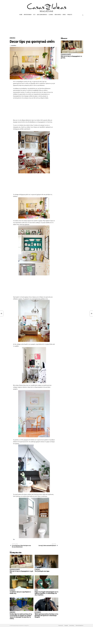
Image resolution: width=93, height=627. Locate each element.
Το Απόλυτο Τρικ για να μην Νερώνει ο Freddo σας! (20, 592)
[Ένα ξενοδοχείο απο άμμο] (46, 561)
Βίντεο (39, 612)
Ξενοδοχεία (37, 569)
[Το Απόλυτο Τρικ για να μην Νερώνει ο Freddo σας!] (21, 582)
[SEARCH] (82, 15)
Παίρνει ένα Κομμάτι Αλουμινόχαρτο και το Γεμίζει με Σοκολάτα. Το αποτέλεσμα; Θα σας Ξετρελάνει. (46, 593)
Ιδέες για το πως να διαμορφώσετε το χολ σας (21, 572)
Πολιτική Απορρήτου (79, 625)
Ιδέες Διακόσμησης (42, 14)
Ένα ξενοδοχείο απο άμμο (42, 571)
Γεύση (36, 590)
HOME (20, 14)
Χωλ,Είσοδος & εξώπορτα (14, 569)
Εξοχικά (51, 14)
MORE (64, 14)
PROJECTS (69, 14)
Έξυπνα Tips (12, 590)
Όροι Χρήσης (71, 625)
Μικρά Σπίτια (12, 612)
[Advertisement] (46, 26)
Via (14, 539)
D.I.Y (34, 14)
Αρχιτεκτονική (27, 14)
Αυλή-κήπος (58, 14)
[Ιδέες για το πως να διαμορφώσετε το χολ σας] (21, 561)
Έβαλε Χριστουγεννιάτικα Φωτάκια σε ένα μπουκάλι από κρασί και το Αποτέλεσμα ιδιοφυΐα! (46, 615)
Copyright (66, 625)
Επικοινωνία (60, 625)
